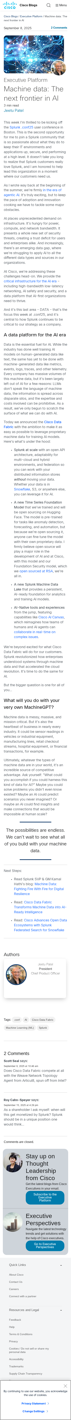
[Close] (65, 1386)
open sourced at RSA (36, 571)
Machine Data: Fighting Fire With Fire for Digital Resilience (39, 889)
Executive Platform (31, 16)
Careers (14, 1289)
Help (12, 1326)
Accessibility (16, 1359)
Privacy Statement (33, 1403)
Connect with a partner (22, 1296)
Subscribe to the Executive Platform (45, 1197)
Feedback (15, 1319)
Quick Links (17, 1265)
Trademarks (16, 1366)
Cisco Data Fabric (42, 1019)
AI (26, 1019)
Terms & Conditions (20, 1334)
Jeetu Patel (13, 111)
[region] (35, 1400)
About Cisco (16, 1274)
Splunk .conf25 (21, 127)
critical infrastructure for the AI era (30, 281)
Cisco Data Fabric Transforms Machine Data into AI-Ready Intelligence (40, 907)
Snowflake (22, 489)
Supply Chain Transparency (25, 1373)
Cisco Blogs (28, 5)
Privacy (13, 1341)
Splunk (43, 1027)
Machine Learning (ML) (20, 1027)
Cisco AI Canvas (51, 617)
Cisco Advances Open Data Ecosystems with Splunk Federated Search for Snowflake (40, 925)
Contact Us (15, 1281)
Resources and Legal (24, 1310)
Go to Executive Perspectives (45, 1246)
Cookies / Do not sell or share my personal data (29, 1350)
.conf (17, 1019)
